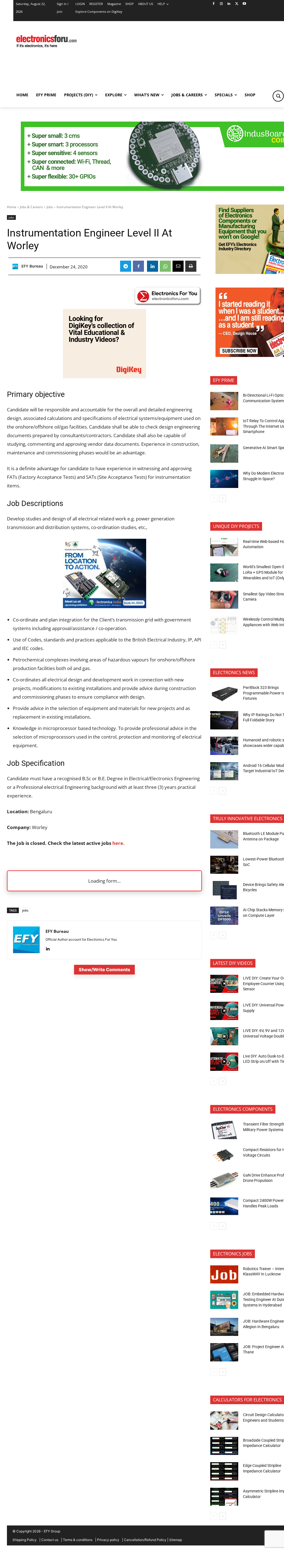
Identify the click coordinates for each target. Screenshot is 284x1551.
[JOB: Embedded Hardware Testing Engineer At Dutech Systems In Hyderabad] (224, 1300)
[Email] (178, 266)
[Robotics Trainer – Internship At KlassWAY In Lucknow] (224, 1274)
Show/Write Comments (104, 969)
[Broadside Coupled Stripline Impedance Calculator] (224, 1446)
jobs (25, 910)
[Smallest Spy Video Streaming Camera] (224, 600)
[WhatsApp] (165, 266)
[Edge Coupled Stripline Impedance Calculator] (224, 1471)
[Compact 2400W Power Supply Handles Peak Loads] (224, 1206)
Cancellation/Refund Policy (145, 1540)
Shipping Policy (24, 1540)
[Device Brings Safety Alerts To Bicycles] (224, 890)
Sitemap (175, 1540)
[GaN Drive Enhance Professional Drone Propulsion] (224, 1181)
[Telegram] (125, 266)
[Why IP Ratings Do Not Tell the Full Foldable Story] (224, 720)
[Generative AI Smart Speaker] (224, 453)
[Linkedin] (229, 4)
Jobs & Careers (31, 207)
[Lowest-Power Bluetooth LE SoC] (224, 865)
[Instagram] (221, 4)
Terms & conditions (77, 1540)
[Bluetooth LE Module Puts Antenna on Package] (224, 839)
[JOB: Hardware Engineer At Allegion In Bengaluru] (224, 1327)
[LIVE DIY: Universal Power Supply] (224, 1011)
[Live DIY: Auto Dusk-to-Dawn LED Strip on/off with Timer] (224, 1062)
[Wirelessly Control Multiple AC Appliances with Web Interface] (224, 625)
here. (118, 843)
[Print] (190, 266)
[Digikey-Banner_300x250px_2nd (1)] (104, 376)
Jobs (50, 207)
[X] (237, 4)
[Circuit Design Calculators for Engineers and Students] (224, 1420)
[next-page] (222, 498)
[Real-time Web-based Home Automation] (224, 547)
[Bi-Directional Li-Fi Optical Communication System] (224, 401)
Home (11, 207)
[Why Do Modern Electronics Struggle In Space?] (224, 479)
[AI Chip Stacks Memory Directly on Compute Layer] (224, 916)
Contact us (49, 1540)
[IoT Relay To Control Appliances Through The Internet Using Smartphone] (224, 426)
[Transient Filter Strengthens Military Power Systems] (224, 1130)
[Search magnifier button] (278, 96)
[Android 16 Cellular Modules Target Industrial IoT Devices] (224, 771)
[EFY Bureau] (16, 266)
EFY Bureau (32, 266)
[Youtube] (244, 4)
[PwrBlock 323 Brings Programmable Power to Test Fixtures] (224, 693)
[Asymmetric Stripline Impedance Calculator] (224, 1497)
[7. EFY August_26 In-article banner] (104, 606)
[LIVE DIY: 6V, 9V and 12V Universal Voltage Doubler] (224, 1036)
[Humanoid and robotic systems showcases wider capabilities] (224, 746)
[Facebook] (213, 4)
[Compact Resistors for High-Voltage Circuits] (224, 1155)
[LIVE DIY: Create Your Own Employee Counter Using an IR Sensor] (224, 984)
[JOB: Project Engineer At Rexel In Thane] (224, 1352)
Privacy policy (108, 1540)
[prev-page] (213, 498)
